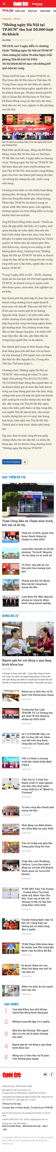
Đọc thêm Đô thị (14, 477)
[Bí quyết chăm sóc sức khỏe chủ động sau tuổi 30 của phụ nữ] (10, 969)
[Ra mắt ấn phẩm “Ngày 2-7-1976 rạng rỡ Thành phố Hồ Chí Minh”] (10, 1026)
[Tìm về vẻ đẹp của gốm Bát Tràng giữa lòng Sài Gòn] (10, 847)
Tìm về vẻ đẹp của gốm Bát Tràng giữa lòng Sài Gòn (37, 845)
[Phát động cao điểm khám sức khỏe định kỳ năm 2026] (10, 829)
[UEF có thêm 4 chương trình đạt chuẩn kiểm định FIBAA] (10, 762)
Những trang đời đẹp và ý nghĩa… (31, 1144)
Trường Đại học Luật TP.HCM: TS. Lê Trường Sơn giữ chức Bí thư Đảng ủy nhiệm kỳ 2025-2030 (37, 714)
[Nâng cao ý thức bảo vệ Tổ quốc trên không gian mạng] (10, 695)
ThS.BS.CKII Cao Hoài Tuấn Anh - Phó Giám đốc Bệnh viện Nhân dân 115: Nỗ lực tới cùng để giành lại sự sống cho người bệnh (37, 1050)
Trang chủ (6, 18)
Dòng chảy (20, 11)
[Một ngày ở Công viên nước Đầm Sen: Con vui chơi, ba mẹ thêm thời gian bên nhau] (10, 1075)
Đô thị (17, 18)
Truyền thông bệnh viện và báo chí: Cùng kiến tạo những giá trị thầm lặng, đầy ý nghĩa (37, 924)
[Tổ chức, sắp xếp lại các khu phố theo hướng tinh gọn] (10, 569)
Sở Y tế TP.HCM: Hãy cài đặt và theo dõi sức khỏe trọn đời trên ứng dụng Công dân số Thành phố (36, 738)
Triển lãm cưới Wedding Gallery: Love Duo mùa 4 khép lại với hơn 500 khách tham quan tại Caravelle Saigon (37, 868)
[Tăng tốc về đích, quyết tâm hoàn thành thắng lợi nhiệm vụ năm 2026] (10, 537)
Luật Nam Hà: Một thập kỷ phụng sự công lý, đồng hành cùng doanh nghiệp (37, 600)
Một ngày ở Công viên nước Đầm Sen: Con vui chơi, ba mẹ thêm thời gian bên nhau (38, 1076)
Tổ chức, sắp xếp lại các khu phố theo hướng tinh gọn (36, 568)
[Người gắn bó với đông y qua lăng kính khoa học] (28, 639)
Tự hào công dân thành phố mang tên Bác (38, 809)
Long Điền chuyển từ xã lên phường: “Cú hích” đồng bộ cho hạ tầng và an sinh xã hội (38, 552)
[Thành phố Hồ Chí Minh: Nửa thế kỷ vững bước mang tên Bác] (10, 585)
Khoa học (32, 11)
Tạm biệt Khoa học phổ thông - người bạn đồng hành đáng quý (30, 1134)
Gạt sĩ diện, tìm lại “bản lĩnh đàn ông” (38, 1006)
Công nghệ (45, 11)
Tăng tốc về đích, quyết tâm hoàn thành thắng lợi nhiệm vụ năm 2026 (38, 536)
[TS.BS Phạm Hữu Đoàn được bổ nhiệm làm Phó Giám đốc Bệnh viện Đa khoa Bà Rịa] (10, 948)
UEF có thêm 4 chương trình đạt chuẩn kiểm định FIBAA (37, 761)
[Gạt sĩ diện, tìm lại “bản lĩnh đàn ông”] (10, 1009)
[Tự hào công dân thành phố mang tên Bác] (10, 811)
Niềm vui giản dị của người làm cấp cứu (37, 988)
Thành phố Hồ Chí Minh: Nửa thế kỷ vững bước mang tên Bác (36, 584)
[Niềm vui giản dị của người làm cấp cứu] (10, 990)
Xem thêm (28, 1116)
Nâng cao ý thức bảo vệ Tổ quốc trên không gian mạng (38, 693)
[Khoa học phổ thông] (36, 4)
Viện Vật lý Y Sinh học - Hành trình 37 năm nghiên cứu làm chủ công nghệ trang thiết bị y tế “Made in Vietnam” (37, 786)
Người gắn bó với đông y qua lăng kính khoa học (26, 662)
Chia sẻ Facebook (13, 462)
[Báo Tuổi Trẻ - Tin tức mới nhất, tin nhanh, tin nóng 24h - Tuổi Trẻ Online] (20, 4)
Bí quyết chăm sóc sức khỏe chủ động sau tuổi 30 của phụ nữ (37, 968)
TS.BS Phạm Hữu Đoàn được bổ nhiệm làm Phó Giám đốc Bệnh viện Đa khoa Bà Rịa (38, 947)
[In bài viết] (25, 461)
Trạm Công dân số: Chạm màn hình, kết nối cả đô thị (27, 523)
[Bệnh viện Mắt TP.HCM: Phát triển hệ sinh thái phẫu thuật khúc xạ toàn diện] (10, 1100)
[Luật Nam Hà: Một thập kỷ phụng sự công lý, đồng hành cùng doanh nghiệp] (10, 601)
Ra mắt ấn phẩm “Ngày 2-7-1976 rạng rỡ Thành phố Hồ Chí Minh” (37, 1025)
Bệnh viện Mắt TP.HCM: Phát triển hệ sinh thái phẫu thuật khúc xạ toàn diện (36, 1100)
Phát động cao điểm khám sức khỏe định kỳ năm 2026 (37, 827)
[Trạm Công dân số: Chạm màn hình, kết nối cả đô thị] (28, 500)
